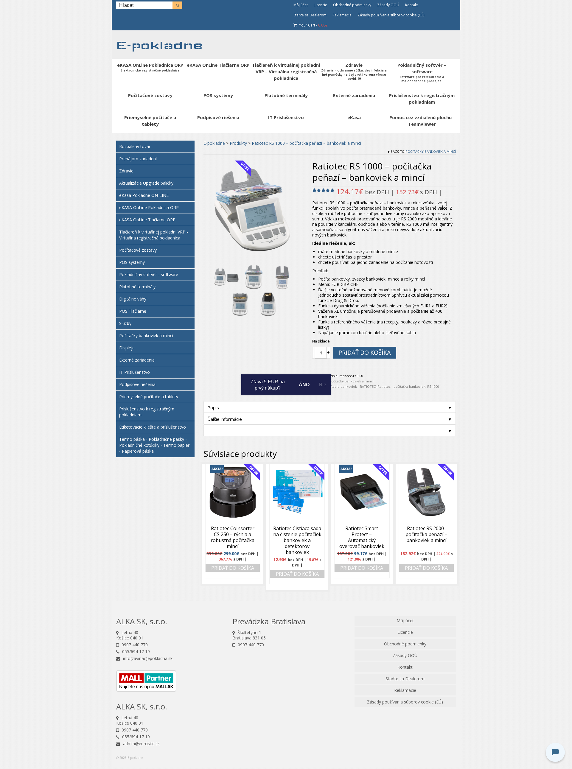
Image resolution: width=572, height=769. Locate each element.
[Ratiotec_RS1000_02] (226, 276)
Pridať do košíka (364, 352)
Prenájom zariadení (138, 158)
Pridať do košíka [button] (232, 568)
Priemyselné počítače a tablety (148, 396)
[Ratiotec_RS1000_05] (240, 303)
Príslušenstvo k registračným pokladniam (146, 412)
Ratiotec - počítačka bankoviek (401, 386)
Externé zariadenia (137, 360)
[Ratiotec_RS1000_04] (282, 276)
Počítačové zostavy (138, 250)
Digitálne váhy (132, 299)
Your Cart (312, 25)
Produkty (238, 143)
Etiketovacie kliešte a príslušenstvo (152, 427)
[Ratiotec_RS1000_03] (254, 276)
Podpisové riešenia (137, 384)
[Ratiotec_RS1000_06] (268, 303)
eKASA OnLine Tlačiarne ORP (147, 219)
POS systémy (132, 262)
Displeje (127, 348)
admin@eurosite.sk (141, 743)
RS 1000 (433, 386)
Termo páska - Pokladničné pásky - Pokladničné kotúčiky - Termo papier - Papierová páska (154, 445)
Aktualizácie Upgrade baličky (146, 183)
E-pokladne (159, 45)
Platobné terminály (137, 286)
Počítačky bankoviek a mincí (430, 151)
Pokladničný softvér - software (148, 274)
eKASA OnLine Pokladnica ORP (149, 207)
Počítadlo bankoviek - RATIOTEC (350, 386)
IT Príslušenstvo (134, 372)
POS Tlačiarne (132, 311)
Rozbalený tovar (134, 146)
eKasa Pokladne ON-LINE (144, 195)
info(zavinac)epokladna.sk (147, 658)
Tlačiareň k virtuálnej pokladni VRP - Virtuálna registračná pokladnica (153, 235)
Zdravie (126, 171)
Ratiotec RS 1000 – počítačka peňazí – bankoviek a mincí (306, 143)
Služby (125, 323)
